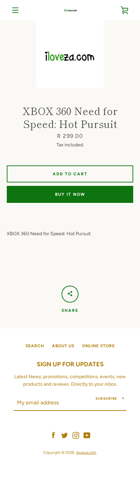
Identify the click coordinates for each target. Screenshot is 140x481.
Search (34, 345)
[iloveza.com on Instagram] (75, 435)
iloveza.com (86, 452)
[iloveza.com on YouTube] (87, 435)
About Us (63, 345)
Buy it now (70, 194)
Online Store (98, 345)
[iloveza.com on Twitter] (64, 435)
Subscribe (106, 398)
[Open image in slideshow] (70, 54)
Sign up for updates (70, 364)
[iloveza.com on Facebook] (53, 435)
